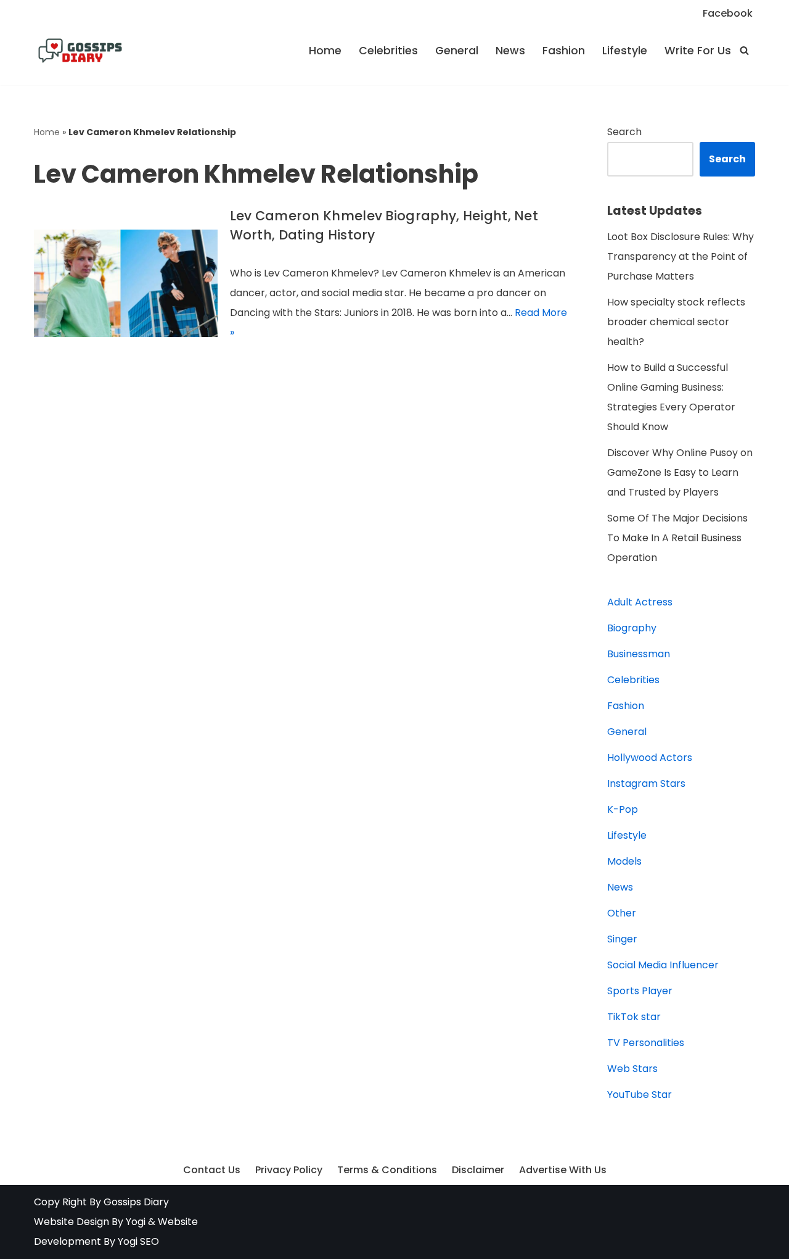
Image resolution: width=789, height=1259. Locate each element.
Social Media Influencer (663, 965)
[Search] (744, 50)
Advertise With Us (563, 1170)
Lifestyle (624, 50)
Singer (622, 939)
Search (624, 132)
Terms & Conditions (387, 1170)
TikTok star (634, 1017)
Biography (631, 628)
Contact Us (211, 1170)
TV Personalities (645, 1043)
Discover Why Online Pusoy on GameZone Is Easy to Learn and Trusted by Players (680, 472)
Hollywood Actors (649, 757)
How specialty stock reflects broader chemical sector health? (676, 322)
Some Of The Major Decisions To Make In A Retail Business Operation (677, 538)
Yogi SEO (138, 1241)
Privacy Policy (288, 1170)
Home (325, 50)
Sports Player (639, 991)
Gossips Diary (136, 1202)
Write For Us (697, 50)
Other (621, 913)
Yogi (134, 1222)
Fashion (563, 50)
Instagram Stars (646, 783)
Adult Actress (639, 602)
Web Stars (632, 1069)
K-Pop (622, 809)
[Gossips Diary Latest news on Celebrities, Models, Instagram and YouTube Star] (80, 51)
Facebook (728, 13)
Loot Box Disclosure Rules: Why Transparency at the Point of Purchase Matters (680, 256)
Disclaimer (478, 1170)
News (510, 50)
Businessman (638, 654)
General (456, 50)
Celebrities (388, 50)
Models (624, 861)
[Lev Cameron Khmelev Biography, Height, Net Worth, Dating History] (126, 283)
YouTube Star (639, 1094)
